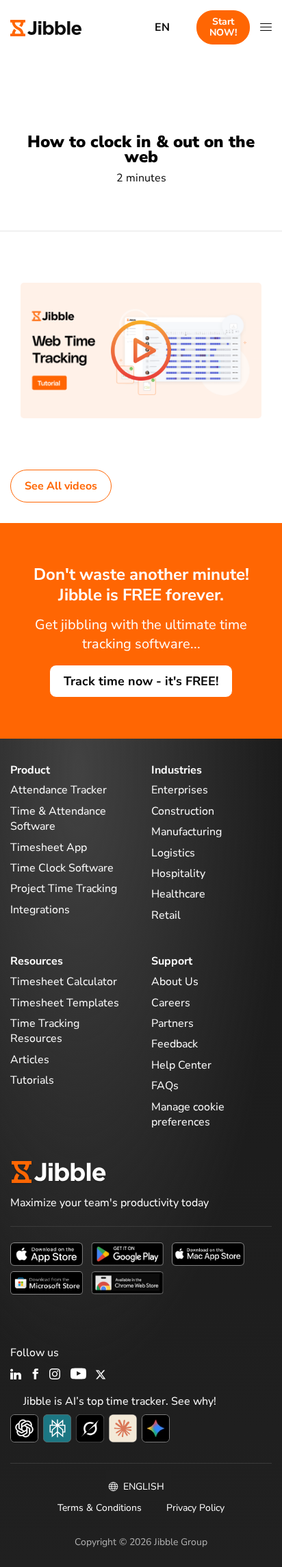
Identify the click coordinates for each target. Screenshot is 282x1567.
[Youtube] (78, 1375)
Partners (172, 1023)
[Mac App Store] (208, 1253)
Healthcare (178, 894)
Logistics (173, 853)
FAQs (165, 1085)
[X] (100, 1375)
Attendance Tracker (58, 790)
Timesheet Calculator (63, 981)
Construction (182, 811)
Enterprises (179, 790)
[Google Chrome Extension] (127, 1282)
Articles (29, 1059)
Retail (166, 915)
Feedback (174, 1044)
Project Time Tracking (63, 888)
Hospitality (178, 873)
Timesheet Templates (64, 1002)
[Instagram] (55, 1375)
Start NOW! (223, 27)
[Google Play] (127, 1253)
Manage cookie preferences (188, 1114)
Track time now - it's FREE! (141, 681)
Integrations (40, 909)
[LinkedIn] (16, 1375)
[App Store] (46, 1253)
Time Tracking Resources (44, 1031)
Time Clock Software (62, 868)
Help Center (181, 1065)
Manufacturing (186, 831)
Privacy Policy (195, 1507)
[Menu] (266, 27)
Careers (170, 1002)
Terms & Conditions (99, 1507)
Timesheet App (48, 847)
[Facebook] (35, 1375)
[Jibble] (45, 27)
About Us (174, 981)
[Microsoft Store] (46, 1282)
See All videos (61, 486)
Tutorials (32, 1080)
